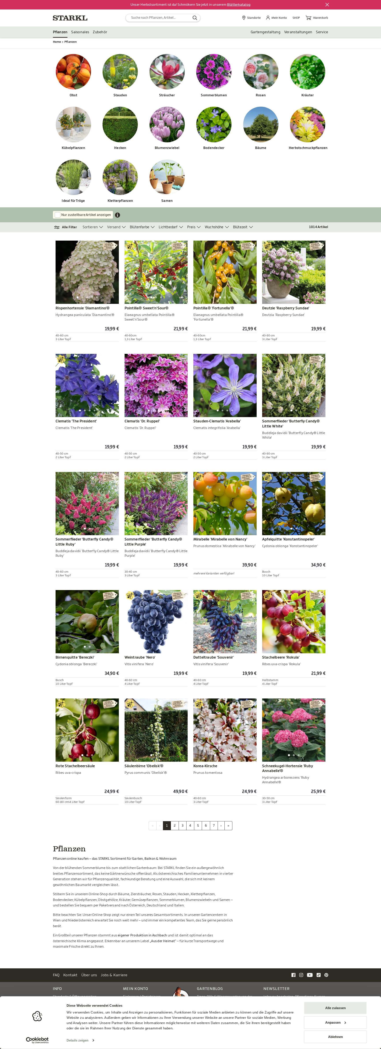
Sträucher (167, 95)
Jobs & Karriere (114, 975)
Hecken (120, 148)
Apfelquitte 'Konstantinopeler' (288, 539)
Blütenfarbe (139, 227)
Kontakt (70, 975)
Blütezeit (240, 227)
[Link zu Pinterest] (326, 975)
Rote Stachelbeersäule (75, 766)
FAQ (56, 975)
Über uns (89, 975)
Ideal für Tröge (73, 201)
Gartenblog (210, 989)
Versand (113, 227)
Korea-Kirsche (205, 766)
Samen (167, 201)
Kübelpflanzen (73, 148)
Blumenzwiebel (167, 148)
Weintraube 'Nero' (140, 657)
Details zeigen (77, 1040)
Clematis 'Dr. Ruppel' (142, 421)
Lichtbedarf (168, 227)
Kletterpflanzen (120, 201)
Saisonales (80, 32)
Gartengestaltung (265, 32)
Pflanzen (60, 32)
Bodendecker (213, 148)
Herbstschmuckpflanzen (307, 148)
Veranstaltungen (298, 32)
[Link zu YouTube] (310, 975)
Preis (191, 227)
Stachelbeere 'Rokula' (280, 657)
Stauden (120, 95)
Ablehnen (335, 1037)
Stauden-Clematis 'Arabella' (217, 421)
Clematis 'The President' (76, 421)
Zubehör (100, 32)
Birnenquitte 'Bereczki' (75, 657)
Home (57, 41)
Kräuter (307, 95)
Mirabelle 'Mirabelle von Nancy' (220, 539)
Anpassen (333, 1022)
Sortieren (90, 227)
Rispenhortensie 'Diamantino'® (83, 308)
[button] (68, 227)
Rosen (261, 95)
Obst (73, 95)
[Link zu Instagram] (301, 975)
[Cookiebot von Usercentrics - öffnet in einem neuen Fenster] (37, 1040)
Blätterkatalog (238, 5)
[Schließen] (327, 5)
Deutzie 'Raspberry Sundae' (285, 308)
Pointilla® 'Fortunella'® (213, 308)
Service (322, 32)
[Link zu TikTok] (319, 975)
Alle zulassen (335, 1008)
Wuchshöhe (214, 227)
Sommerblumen (214, 95)
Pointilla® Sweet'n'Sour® (147, 308)
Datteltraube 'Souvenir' (213, 657)
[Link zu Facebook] (293, 975)
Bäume (261, 148)
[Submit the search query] (195, 18)
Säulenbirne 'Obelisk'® (144, 766)
